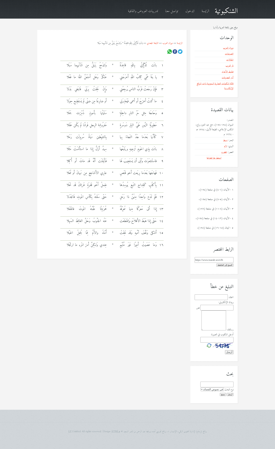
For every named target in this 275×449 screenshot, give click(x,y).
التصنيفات (229, 54)
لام (225, 146)
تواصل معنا (171, 11)
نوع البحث (229, 389)
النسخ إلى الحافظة (225, 265)
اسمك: (230, 297)
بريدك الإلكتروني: (225, 302)
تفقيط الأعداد (227, 72)
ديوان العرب (167, 43)
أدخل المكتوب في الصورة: (222, 334)
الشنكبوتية (226, 11)
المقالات (229, 60)
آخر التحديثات (227, 78)
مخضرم (224, 152)
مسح (223, 394)
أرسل (230, 394)
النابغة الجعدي (152, 43)
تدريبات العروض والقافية (143, 11)
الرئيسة (205, 11)
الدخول (189, 11)
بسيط (225, 140)
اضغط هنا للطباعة (214, 158)
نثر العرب (229, 66)
